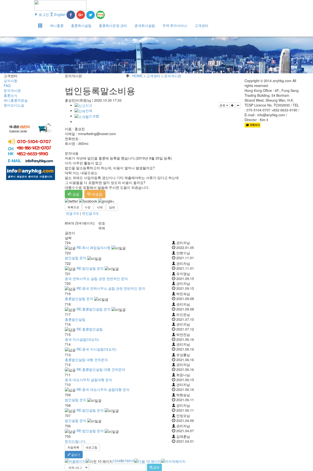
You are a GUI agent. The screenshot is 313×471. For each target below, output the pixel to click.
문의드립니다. (75, 441)
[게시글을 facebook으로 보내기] (88, 201)
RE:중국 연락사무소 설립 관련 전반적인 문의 (111, 288)
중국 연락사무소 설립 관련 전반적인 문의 (96, 278)
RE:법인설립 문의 (90, 268)
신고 (88, 105)
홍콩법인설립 (75, 319)
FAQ (7, 85)
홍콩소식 (10, 95)
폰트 (223, 105)
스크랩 (94, 115)
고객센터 (201, 25)
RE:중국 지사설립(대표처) (96, 349)
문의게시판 (12, 90)
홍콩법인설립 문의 (79, 298)
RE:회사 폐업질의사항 (94, 247)
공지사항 (10, 80)
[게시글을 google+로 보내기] (106, 201)
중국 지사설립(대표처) (82, 339)
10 (132, 460)
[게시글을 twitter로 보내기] (71, 201)
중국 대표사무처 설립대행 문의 (88, 379)
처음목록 (73, 447)
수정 (87, 207)
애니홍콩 (57, 25)
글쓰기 (75, 454)
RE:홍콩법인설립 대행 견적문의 (101, 369)
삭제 (100, 207)
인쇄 (88, 110)
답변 (112, 207)
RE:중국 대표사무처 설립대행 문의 (103, 389)
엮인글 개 (90, 213)
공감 (75, 194)
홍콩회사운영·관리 (113, 25)
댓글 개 (72, 213)
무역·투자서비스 (174, 25)
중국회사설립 (144, 25)
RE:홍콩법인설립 (90, 329)
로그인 (43, 14)
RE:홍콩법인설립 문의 (94, 309)
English (59, 14)
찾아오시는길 (14, 105)
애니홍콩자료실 (16, 100)
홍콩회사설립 (81, 25)
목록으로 (73, 207)
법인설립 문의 (75, 257)
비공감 (96, 194)
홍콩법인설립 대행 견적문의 (86, 359)
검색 (156, 467)
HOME (137, 75)
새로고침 (91, 447)
